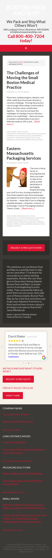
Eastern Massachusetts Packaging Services (24, 153)
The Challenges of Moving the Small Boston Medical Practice (23, 80)
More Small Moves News (13, 530)
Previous (2, 346)
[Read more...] (28, 208)
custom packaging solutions (27, 138)
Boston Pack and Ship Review (18, 421)
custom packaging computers (31, 218)
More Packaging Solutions (13, 492)
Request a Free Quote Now (26, 247)
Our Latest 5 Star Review (16, 414)
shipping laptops (14, 226)
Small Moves (22, 132)
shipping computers (15, 140)
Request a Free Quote (18, 379)
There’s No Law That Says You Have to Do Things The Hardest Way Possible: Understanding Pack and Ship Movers (24, 518)
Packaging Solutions (26, 216)
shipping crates (19, 224)
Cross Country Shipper (14, 442)
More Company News (12, 430)
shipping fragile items (33, 140)
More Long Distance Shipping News (17, 461)
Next (50, 346)
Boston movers (24, 134)
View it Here (13, 395)
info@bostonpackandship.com (26, 31)
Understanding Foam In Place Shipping (22, 473)
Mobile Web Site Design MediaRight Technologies (24, 549)
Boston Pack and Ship (26, 10)
